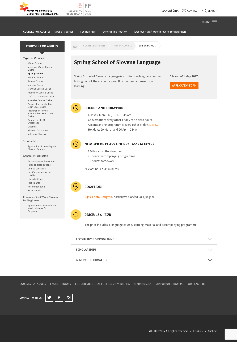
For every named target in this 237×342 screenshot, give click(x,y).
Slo (170, 10)
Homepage (74, 45)
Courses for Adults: (36, 31)
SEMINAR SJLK (142, 283)
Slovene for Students (39, 130)
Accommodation (36, 186)
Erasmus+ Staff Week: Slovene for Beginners (160, 31)
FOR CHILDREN (84, 283)
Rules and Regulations (39, 164)
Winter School (35, 63)
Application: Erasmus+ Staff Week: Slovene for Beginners (42, 208)
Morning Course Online (39, 88)
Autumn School (35, 81)
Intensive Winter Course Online (40, 68)
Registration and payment (41, 161)
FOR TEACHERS (196, 283)
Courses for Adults (94, 45)
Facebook (59, 298)
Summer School (36, 77)
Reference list (35, 190)
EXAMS (54, 283)
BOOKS (66, 283)
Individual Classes (37, 134)
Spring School (35, 73)
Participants (34, 182)
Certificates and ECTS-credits (39, 174)
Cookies (198, 331)
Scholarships (88, 31)
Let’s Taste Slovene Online (41, 96)
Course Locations (37, 168)
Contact (193, 10)
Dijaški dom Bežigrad (98, 197)
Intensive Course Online (40, 100)
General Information (115, 31)
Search (212, 10)
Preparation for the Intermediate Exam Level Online (40, 113)
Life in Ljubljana (35, 179)
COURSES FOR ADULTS (33, 283)
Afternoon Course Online (40, 92)
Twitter (49, 298)
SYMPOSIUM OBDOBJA (169, 283)
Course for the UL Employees (37, 121)
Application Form (184, 85)
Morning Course (36, 85)
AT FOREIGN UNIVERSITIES (114, 283)
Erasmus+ (33, 126)
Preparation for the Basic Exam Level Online (41, 105)
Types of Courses (63, 31)
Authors (212, 331)
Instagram (69, 298)
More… (154, 125)
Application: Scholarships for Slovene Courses (42, 148)
